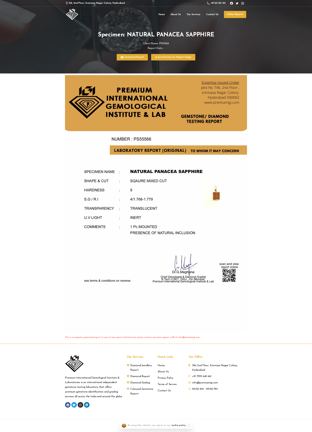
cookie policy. (178, 425)
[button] (132, 57)
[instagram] (242, 3)
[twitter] (237, 3)
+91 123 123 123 (218, 3)
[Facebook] (231, 3)
